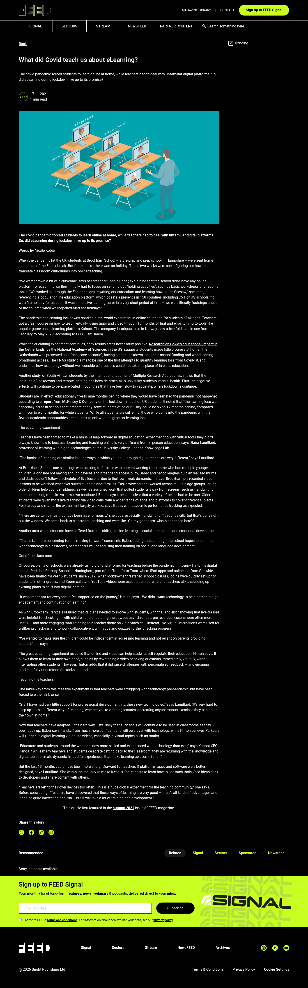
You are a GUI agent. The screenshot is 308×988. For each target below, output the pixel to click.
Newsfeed (276, 853)
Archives (223, 947)
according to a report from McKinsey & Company (58, 402)
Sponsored (247, 853)
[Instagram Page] (264, 948)
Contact (227, 10)
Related (175, 853)
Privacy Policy (243, 969)
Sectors (69, 26)
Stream (103, 26)
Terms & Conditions (207, 969)
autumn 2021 (123, 808)
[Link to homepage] (34, 10)
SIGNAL (35, 26)
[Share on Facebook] (31, 832)
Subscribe (175, 908)
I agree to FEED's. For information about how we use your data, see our (98, 920)
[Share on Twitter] (21, 832)
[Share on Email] (41, 832)
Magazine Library (196, 10)
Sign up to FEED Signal (264, 10)
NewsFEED (137, 26)
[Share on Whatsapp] (51, 832)
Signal (198, 853)
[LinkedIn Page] (275, 948)
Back (23, 44)
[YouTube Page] (286, 948)
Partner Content (176, 26)
